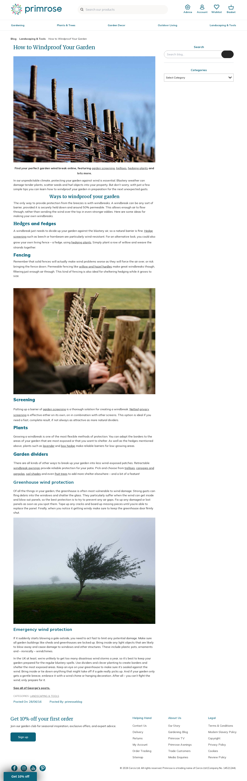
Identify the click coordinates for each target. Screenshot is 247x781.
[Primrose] (36, 9)
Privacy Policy (217, 744)
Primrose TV (176, 738)
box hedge (68, 446)
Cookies (213, 751)
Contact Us (140, 725)
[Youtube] (33, 768)
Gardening (17, 25)
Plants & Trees (66, 25)
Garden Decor (116, 25)
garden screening (103, 168)
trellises (121, 168)
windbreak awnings (26, 468)
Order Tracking (142, 751)
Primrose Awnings (180, 744)
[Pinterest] (43, 768)
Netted (134, 409)
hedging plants (138, 168)
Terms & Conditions (220, 725)
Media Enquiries (178, 757)
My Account (140, 744)
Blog (13, 38)
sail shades (33, 474)
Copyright (214, 738)
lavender (48, 446)
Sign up (23, 737)
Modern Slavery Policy (222, 732)
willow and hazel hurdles (95, 266)
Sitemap (138, 757)
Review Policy (217, 757)
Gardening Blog (178, 732)
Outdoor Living (167, 25)
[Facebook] (14, 768)
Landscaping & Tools (223, 25)
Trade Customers (179, 751)
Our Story (174, 725)
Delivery (138, 732)
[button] (20, 776)
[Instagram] (24, 768)
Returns (138, 738)
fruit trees (61, 474)
